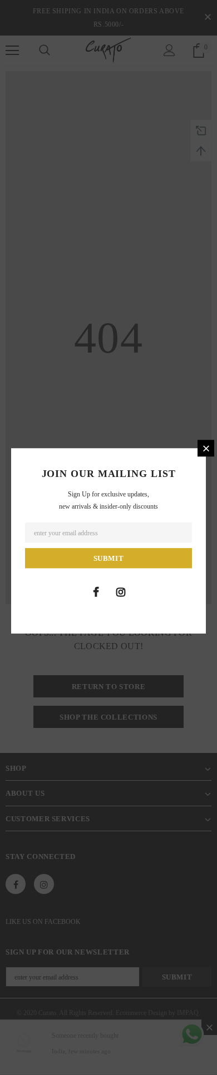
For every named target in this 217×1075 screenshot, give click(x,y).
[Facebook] (95, 592)
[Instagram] (120, 592)
